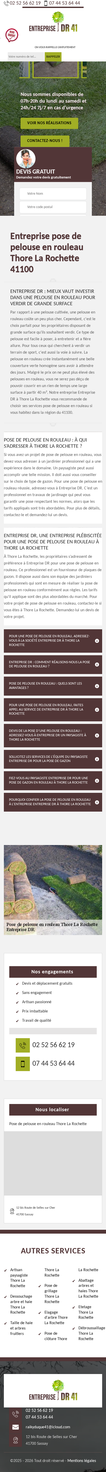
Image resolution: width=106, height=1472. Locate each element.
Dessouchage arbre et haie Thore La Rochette (21, 1305)
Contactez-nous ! (45, 141)
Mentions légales (81, 1461)
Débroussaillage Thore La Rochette (90, 1333)
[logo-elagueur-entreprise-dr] (53, 21)
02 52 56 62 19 (25, 3)
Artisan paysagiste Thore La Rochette (19, 1278)
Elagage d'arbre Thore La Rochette (56, 1318)
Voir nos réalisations (49, 123)
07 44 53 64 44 (64, 3)
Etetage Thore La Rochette (85, 1312)
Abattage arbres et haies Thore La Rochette (88, 1289)
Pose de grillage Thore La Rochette (52, 1294)
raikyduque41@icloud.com (48, 1427)
